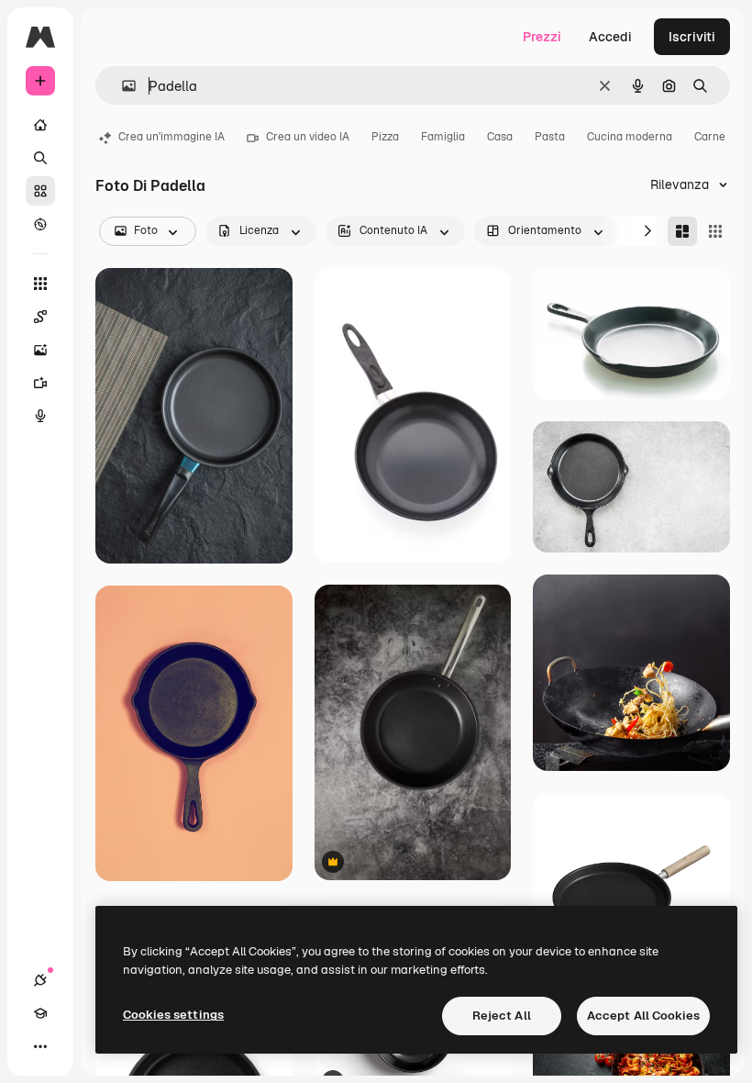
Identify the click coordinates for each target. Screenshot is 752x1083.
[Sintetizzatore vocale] (40, 415)
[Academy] (40, 1013)
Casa (500, 136)
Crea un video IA (307, 136)
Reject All (501, 1015)
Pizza (385, 136)
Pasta (550, 136)
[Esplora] (40, 224)
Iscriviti (692, 36)
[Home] (40, 125)
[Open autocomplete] (121, 86)
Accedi (610, 36)
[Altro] (40, 1046)
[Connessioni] (40, 980)
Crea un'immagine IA (171, 136)
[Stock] (40, 191)
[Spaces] (40, 316)
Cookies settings (173, 1014)
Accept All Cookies (643, 1015)
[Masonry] (682, 231)
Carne (709, 136)
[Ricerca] (40, 158)
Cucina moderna (629, 136)
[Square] (715, 231)
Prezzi (542, 36)
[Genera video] (40, 382)
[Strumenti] (40, 283)
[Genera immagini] (40, 349)
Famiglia (443, 136)
